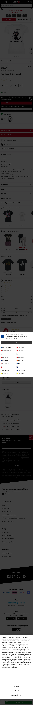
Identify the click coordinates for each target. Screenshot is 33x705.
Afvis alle (16, 690)
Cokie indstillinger (6, 666)
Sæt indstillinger (16, 695)
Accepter (16, 686)
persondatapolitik (18, 666)
